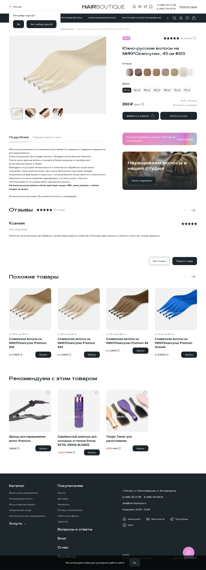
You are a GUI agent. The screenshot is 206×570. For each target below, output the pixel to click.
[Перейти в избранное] (187, 18)
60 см (157, 90)
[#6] (147, 72)
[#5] (129, 72)
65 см (167, 90)
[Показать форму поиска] (174, 18)
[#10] (165, 72)
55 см (147, 90)
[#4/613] (192, 72)
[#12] (174, 72)
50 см (137, 90)
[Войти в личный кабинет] (181, 18)
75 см (187, 90)
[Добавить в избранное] (194, 38)
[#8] (156, 72)
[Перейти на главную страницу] (103, 6)
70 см (177, 90)
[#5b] (138, 72)
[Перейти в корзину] (194, 18)
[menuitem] (69, 18)
